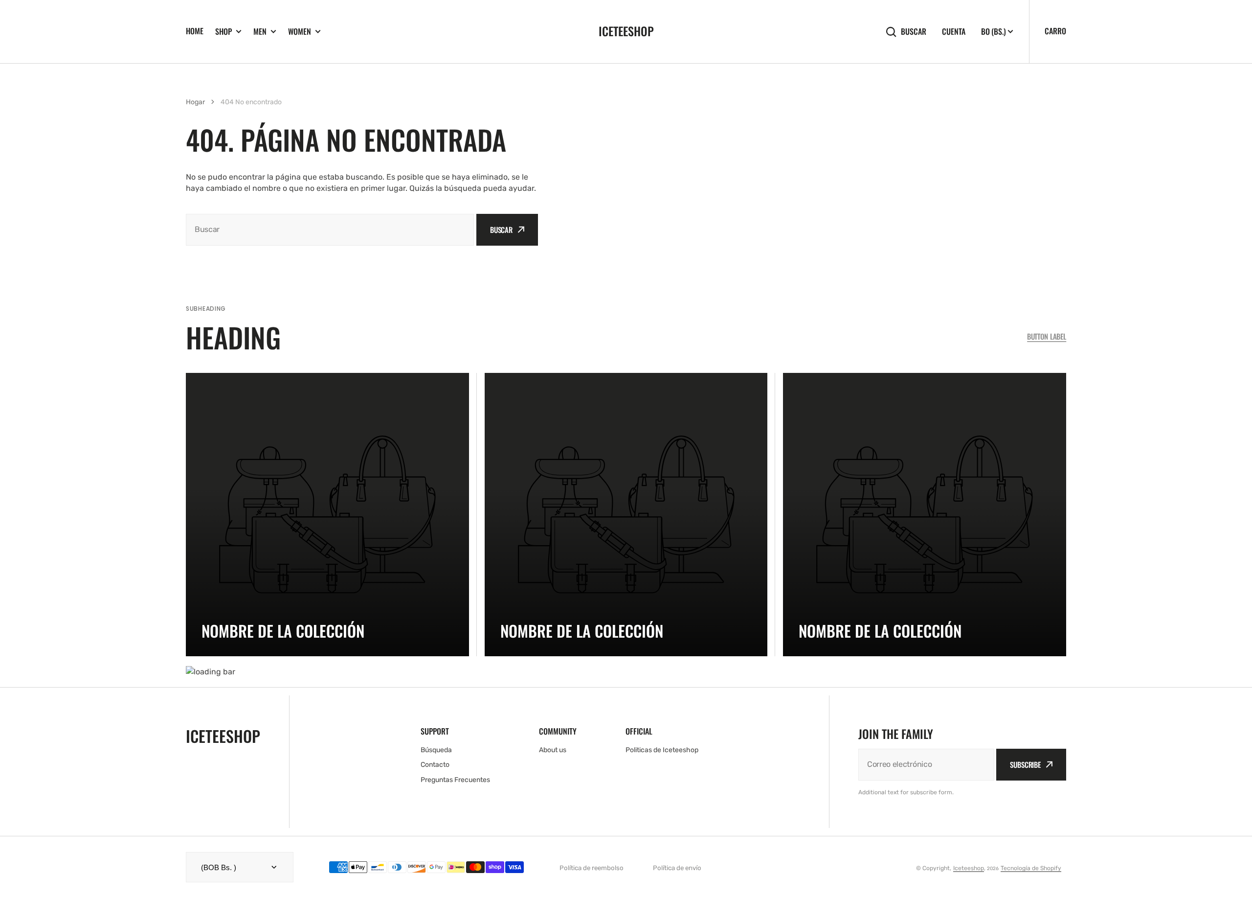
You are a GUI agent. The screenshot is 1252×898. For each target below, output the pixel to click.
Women (299, 31)
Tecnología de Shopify (1031, 868)
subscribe (1025, 764)
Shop (223, 31)
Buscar (913, 31)
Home (194, 31)
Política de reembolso (591, 868)
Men (260, 31)
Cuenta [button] (953, 31)
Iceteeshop (968, 868)
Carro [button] (1055, 31)
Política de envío (677, 868)
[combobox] (330, 230)
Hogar (195, 102)
